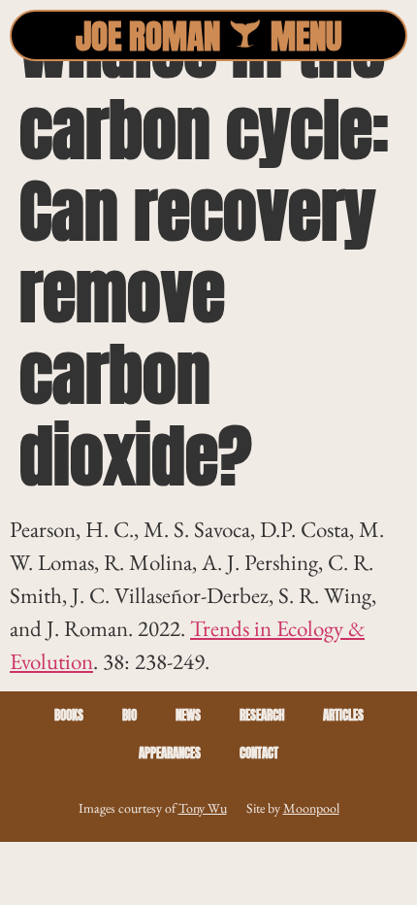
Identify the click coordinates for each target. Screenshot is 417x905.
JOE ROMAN (148, 36)
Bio (129, 715)
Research (262, 715)
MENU (306, 36)
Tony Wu (202, 808)
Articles (343, 715)
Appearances (170, 753)
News (188, 715)
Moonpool (311, 808)
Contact (259, 753)
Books (68, 715)
